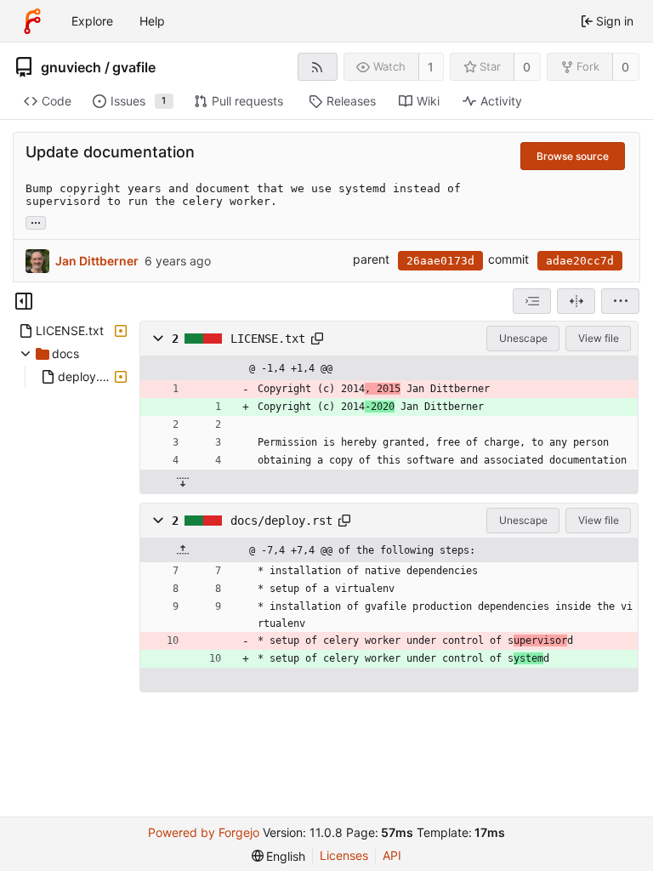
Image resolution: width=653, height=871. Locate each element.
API (392, 855)
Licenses (344, 855)
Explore (92, 21)
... (36, 221)
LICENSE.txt (267, 338)
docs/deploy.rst (281, 520)
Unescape (523, 338)
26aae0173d (440, 260)
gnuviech (71, 67)
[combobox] (532, 301)
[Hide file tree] (23, 301)
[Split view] (576, 301)
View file (598, 338)
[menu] (620, 301)
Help (152, 21)
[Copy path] (317, 338)
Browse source (573, 156)
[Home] (32, 21)
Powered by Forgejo (203, 832)
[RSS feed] (318, 67)
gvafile (134, 67)
